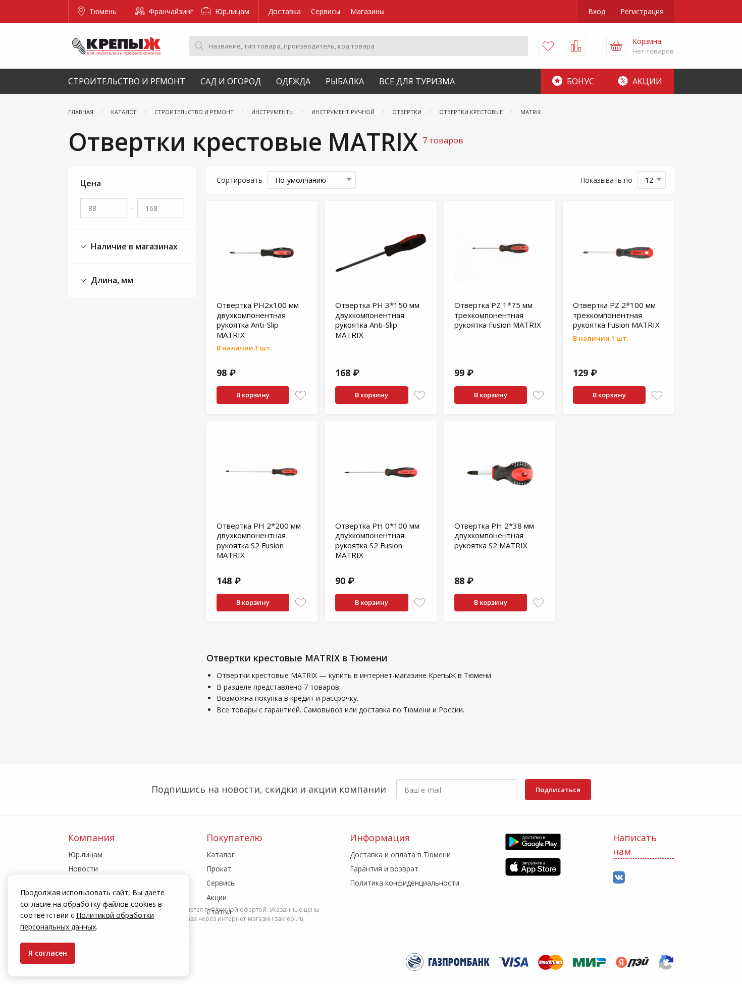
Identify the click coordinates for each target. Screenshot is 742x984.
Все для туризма (417, 81)
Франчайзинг (170, 11)
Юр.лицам (231, 11)
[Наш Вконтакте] (619, 877)
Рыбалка (345, 81)
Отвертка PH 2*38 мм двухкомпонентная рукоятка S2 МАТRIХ (494, 535)
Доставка (284, 11)
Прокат (219, 868)
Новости (83, 868)
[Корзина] (616, 46)
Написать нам (635, 844)
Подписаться (558, 789)
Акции (646, 81)
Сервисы (325, 11)
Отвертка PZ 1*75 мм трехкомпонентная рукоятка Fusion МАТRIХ (497, 315)
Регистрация (642, 11)
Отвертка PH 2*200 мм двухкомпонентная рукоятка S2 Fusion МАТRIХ (259, 540)
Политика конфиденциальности (404, 883)
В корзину (253, 394)
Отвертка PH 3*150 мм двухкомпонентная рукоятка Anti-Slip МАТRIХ (377, 320)
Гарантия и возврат (384, 868)
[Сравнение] (576, 46)
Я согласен (47, 953)
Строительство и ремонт (126, 81)
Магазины (367, 11)
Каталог (220, 854)
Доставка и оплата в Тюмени (400, 854)
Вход (596, 11)
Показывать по (606, 180)
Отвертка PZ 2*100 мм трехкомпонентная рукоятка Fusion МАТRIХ (616, 315)
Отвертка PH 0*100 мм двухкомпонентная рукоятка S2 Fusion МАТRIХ (377, 540)
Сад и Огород (230, 81)
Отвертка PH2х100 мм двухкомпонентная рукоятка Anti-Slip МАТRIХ (258, 320)
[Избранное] (548, 46)
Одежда (293, 81)
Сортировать (239, 180)
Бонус (579, 81)
